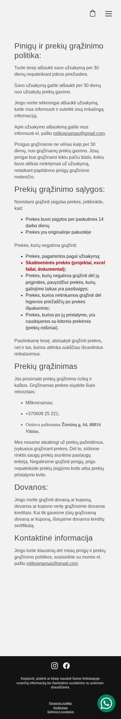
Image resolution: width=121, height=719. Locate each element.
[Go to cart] (92, 14)
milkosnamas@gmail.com (79, 133)
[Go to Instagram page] (54, 665)
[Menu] (108, 13)
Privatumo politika (60, 703)
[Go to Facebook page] (66, 665)
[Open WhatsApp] (106, 703)
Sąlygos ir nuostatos (60, 711)
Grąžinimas (60, 707)
